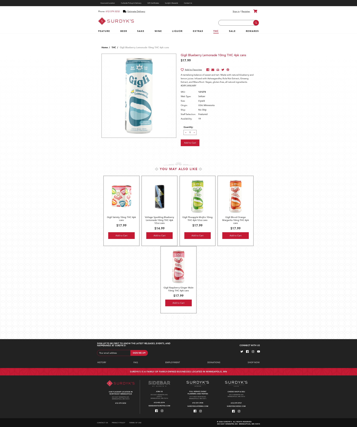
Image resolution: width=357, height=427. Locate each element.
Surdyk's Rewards (171, 3)
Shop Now (254, 362)
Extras (198, 31)
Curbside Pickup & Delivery (131, 3)
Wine (158, 31)
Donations (213, 362)
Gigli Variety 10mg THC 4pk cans (121, 219)
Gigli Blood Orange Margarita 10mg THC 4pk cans (235, 220)
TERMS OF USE (135, 423)
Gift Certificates (153, 3)
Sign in (236, 11)
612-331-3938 (197, 403)
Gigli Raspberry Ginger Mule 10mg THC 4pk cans (178, 289)
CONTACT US (102, 423)
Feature (104, 31)
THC (216, 31)
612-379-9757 (236, 403)
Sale (232, 31)
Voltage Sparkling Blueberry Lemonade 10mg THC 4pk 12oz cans (159, 220)
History (101, 362)
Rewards (252, 31)
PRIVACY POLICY (118, 423)
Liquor (177, 31)
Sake (140, 31)
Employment (172, 362)
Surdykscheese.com (236, 406)
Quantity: (188, 127)
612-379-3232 (113, 11)
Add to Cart (121, 235)
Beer (123, 31)
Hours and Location (107, 3)
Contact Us (188, 3)
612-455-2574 (159, 402)
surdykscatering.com (197, 406)
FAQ (135, 362)
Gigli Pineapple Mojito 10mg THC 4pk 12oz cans (197, 219)
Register (246, 11)
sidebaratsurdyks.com (159, 406)
